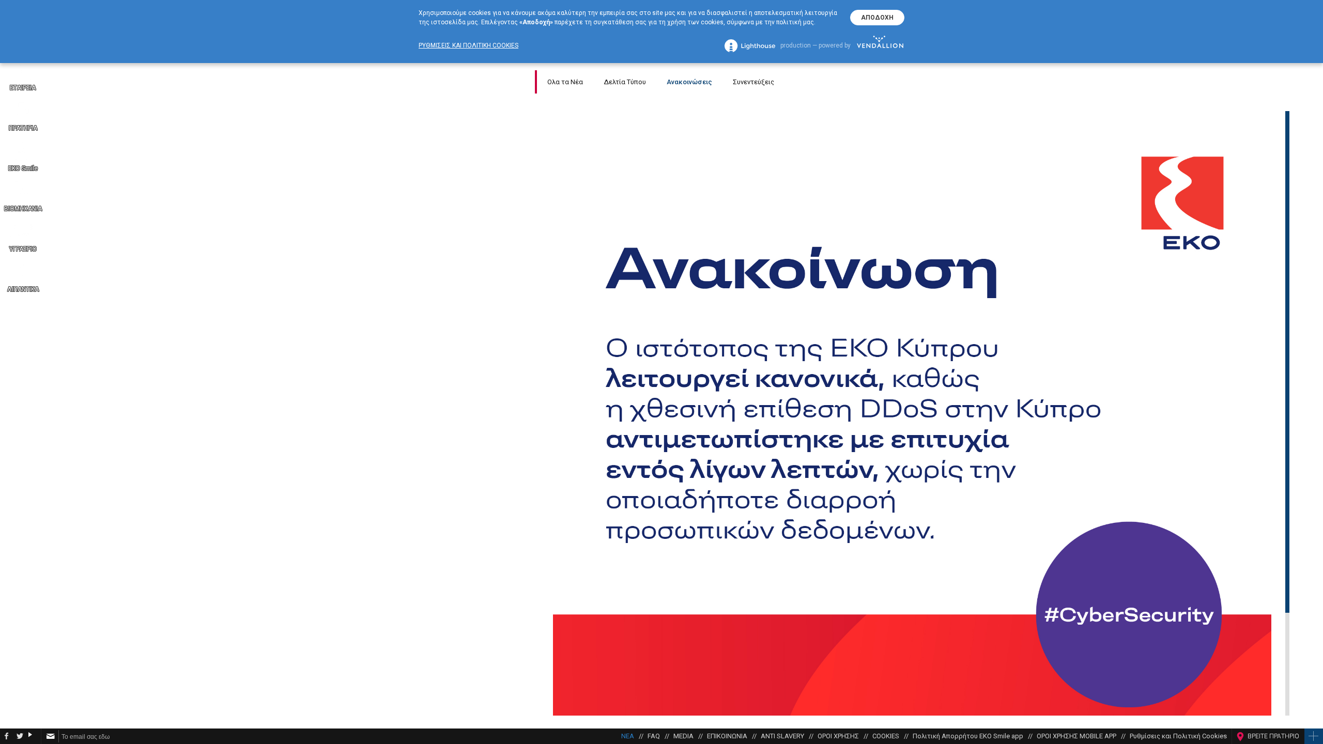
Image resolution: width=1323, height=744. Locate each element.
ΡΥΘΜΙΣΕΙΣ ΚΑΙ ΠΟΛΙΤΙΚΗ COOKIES (468, 45)
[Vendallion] (880, 45)
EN (1313, 418)
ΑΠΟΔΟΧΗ (877, 17)
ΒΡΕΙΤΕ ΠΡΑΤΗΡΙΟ (1273, 736)
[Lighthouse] (750, 45)
